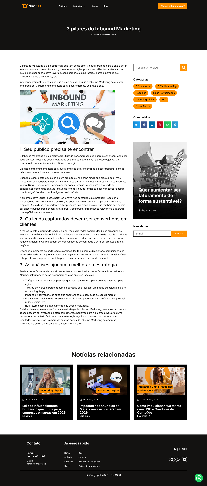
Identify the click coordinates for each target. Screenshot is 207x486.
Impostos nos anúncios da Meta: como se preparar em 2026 (100, 409)
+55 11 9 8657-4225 (36, 456)
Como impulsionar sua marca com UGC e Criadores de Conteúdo (159, 409)
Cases (95, 6)
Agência (63, 6)
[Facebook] (172, 459)
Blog (106, 6)
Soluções (77, 6)
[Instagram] (178, 459)
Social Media (145, 390)
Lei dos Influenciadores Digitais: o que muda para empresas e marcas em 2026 (44, 409)
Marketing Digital (50, 390)
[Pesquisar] (183, 67)
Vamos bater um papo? (173, 6)
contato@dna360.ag (36, 463)
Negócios (167, 386)
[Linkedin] (184, 459)
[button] (136, 124)
